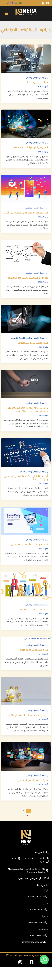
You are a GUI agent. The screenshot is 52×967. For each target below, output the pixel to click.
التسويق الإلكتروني (18, 338)
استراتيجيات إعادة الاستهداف (33, 342)
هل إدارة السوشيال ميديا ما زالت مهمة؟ (27, 277)
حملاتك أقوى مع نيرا (37, 82)
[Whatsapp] (44, 960)
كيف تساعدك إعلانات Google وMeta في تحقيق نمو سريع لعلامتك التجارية (27, 409)
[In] (43, 3)
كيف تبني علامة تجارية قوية (34, 609)
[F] (47, 3)
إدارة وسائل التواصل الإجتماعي (37, 78)
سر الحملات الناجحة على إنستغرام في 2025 (26, 212)
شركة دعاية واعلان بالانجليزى (33, 780)
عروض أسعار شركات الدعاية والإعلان (28, 714)
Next (26, 815)
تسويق (22, 471)
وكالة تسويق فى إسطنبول (26, 17)
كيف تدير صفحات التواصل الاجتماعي (29, 544)
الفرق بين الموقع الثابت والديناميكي (30, 147)
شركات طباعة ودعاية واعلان (33, 649)
